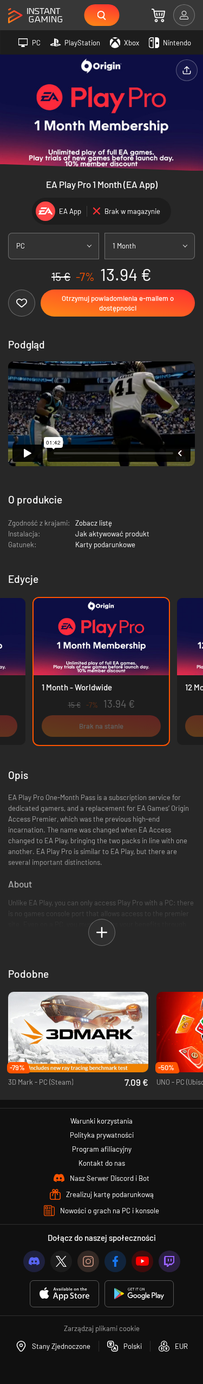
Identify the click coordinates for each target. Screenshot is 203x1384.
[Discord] (34, 1261)
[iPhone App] (64, 1294)
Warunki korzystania (101, 1121)
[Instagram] (88, 1261)
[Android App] (139, 1294)
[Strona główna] (35, 16)
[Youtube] (142, 1261)
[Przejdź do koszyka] (158, 15)
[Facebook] (115, 1261)
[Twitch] (169, 1261)
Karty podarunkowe (105, 544)
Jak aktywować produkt (112, 533)
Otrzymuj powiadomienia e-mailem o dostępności (118, 303)
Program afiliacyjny (102, 1149)
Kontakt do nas (101, 1163)
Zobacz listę (93, 523)
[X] (61, 1261)
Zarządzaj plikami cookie (102, 1328)
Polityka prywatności (102, 1135)
